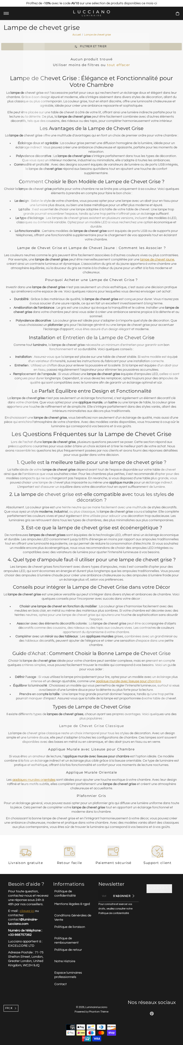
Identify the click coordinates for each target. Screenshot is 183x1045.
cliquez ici (27, 911)
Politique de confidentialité (65, 893)
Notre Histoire (64, 961)
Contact (60, 984)
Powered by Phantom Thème (91, 1011)
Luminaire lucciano (96, 1007)
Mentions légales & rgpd (72, 904)
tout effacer (118, 65)
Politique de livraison (69, 927)
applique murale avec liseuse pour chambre (128, 681)
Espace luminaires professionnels (68, 975)
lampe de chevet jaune (157, 259)
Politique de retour (68, 949)
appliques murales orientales (34, 779)
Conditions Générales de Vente (72, 917)
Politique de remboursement (66, 940)
